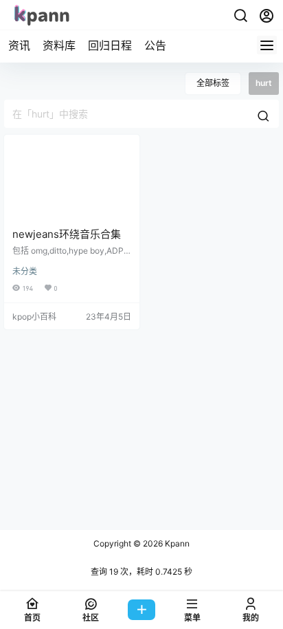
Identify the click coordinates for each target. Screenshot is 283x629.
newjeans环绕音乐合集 (66, 234)
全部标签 (212, 83)
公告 (155, 45)
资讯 (19, 45)
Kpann (176, 543)
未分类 (24, 271)
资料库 (59, 45)
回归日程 (110, 45)
